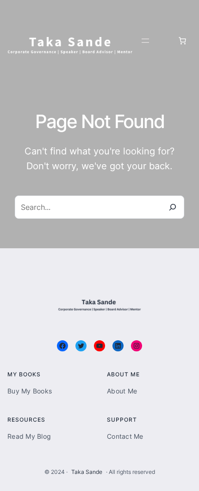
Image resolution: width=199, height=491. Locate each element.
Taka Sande (86, 471)
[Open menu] (145, 40)
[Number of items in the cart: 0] (182, 40)
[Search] (172, 207)
